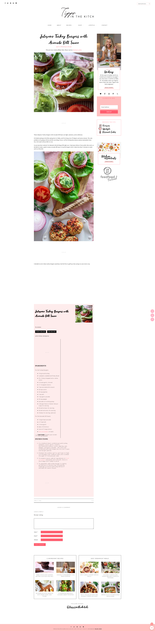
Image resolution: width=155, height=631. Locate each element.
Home (50, 25)
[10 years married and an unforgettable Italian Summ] (39, 616)
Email (36, 536)
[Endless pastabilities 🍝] (65, 616)
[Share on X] (152, 315)
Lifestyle (92, 25)
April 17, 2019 (59, 46)
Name (36, 532)
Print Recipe (40, 331)
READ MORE (109, 87)
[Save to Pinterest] (152, 319)
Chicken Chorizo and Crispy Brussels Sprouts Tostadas (110, 576)
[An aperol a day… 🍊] (90, 616)
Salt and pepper (43, 431)
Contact (104, 25)
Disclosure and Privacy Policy (76, 629)
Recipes (69, 25)
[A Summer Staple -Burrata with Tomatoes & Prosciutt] (13, 616)
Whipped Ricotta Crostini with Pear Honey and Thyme (44, 595)
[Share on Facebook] (152, 311)
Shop (80, 25)
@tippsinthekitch (77, 606)
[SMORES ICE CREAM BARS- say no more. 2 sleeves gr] (142, 616)
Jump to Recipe (68, 46)
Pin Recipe (51, 331)
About (59, 25)
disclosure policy (77, 50)
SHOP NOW (109, 161)
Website (36, 539)
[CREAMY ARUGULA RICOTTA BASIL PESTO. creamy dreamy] (116, 616)
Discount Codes (109, 132)
